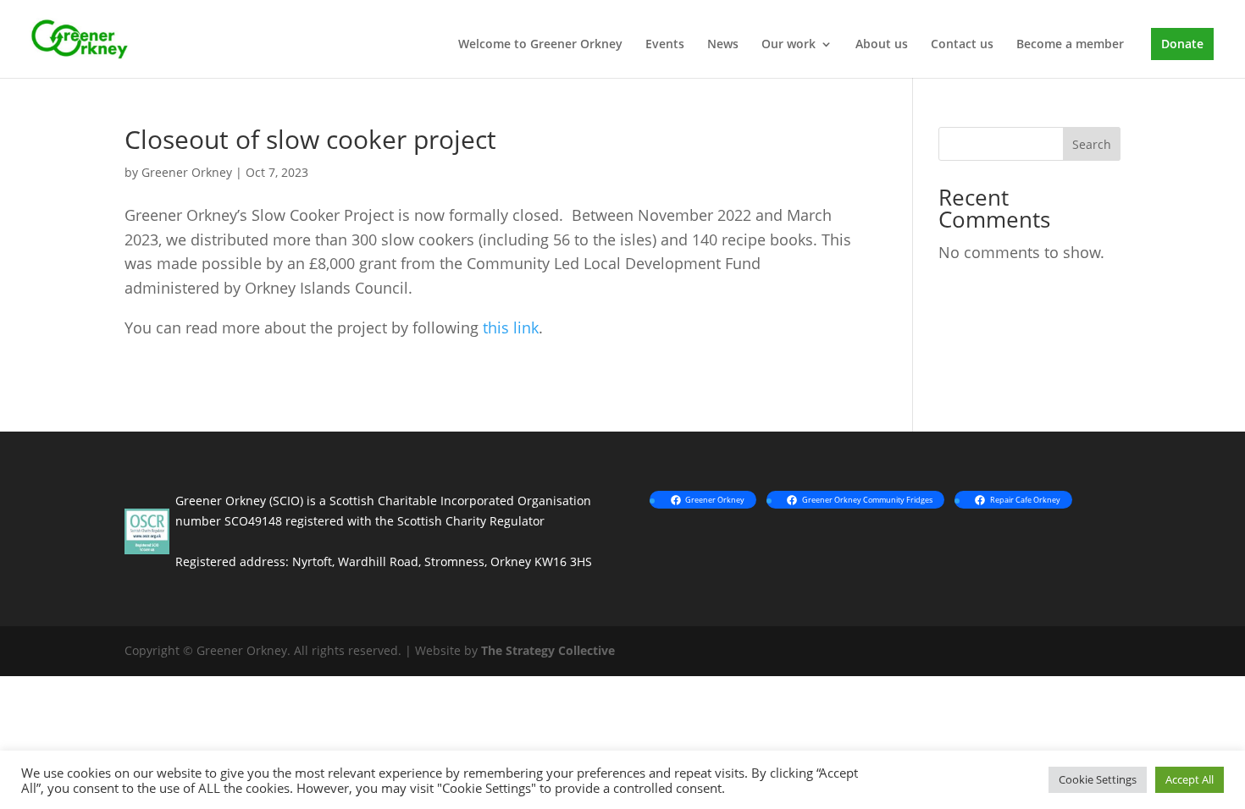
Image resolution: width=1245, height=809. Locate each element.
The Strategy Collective (548, 650)
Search (1091, 144)
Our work (788, 45)
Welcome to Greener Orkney (540, 45)
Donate (1182, 44)
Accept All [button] (1189, 779)
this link (511, 327)
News (723, 45)
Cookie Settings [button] (1098, 779)
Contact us (962, 45)
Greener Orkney (186, 172)
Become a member (1070, 45)
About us (881, 45)
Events (664, 45)
